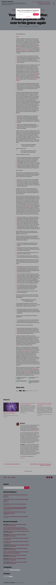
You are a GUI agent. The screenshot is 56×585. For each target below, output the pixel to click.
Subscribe (36, 14)
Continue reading (28, 16)
